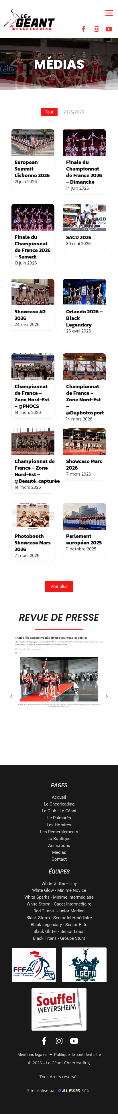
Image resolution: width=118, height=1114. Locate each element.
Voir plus (59, 586)
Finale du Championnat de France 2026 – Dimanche (84, 172)
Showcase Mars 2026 (84, 464)
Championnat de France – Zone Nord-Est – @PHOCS (32, 396)
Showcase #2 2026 (30, 314)
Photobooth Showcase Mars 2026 (33, 542)
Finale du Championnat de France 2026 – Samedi (33, 247)
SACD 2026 (79, 237)
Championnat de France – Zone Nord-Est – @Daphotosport (85, 399)
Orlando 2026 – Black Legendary (84, 318)
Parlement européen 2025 (84, 539)
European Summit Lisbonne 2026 (32, 169)
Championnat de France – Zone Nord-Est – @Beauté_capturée (37, 471)
